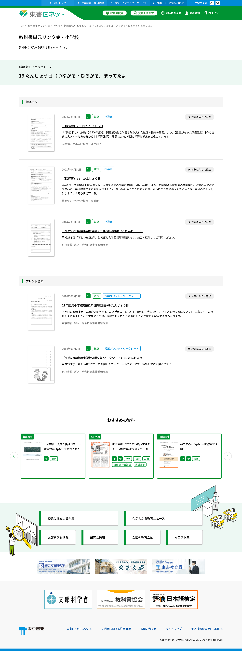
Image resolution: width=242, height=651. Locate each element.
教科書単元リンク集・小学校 (44, 25)
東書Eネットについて (79, 629)
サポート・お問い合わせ (170, 3)
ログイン (213, 13)
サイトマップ (174, 629)
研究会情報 (97, 537)
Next (228, 456)
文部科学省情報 (58, 537)
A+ (217, 2)
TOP (21, 25)
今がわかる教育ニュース (148, 518)
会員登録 (194, 13)
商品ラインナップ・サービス (130, 3)
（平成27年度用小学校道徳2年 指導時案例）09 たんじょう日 (102, 231)
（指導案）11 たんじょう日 (81, 178)
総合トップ (60, 3)
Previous (14, 456)
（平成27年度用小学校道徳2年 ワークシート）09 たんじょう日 (104, 358)
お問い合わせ (148, 629)
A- (211, 2)
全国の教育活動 (142, 537)
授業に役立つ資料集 (61, 518)
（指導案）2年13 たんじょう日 (82, 126)
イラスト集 (182, 537)
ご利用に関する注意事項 (116, 629)
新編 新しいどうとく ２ (77, 25)
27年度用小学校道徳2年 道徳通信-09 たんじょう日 (95, 305)
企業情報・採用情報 (93, 3)
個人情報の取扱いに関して (207, 629)
